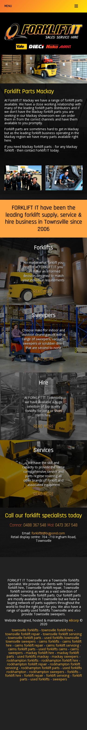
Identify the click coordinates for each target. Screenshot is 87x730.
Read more (43, 291)
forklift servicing (57, 675)
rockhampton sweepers (46, 672)
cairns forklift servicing (62, 645)
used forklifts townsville (61, 637)
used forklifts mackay (33, 656)
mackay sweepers (65, 656)
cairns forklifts (49, 641)
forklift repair (33, 675)
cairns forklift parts (21, 649)
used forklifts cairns (53, 649)
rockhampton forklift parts (40, 668)
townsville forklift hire (57, 630)
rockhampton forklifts (23, 660)
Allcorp (74, 620)
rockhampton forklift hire (60, 660)
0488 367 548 (34, 525)
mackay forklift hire (40, 653)
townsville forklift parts (24, 637)
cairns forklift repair (29, 645)
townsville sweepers (21, 641)
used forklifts (40, 679)
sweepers (60, 679)
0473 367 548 (66, 525)
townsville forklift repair (22, 634)
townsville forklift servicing (62, 634)
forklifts (72, 672)
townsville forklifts (25, 630)
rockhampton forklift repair (27, 664)
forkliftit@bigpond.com (48, 533)
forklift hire (13, 675)
